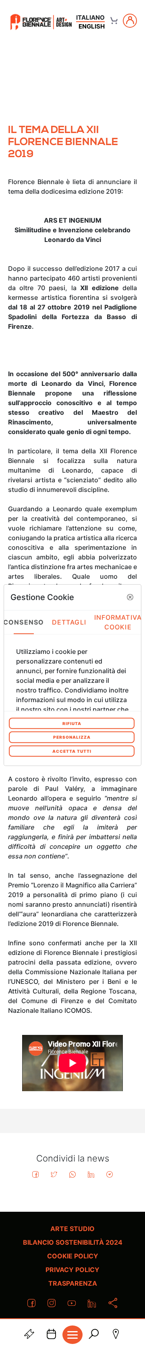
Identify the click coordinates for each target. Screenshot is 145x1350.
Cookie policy (72, 1256)
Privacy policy (72, 1270)
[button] (130, 597)
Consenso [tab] (23, 622)
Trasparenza (72, 1283)
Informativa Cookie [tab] (118, 622)
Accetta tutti (71, 750)
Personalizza (72, 737)
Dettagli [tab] (69, 622)
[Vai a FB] (41, 22)
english (92, 26)
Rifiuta (71, 723)
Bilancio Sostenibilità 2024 (72, 1242)
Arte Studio (72, 1229)
